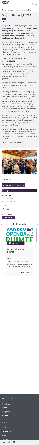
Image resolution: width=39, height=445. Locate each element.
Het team (5, 415)
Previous (2, 225)
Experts (4, 408)
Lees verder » (25, 273)
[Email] (14, 442)
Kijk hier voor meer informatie (12, 143)
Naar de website (8, 218)
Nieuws (4, 428)
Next (36, 225)
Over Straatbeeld (7, 404)
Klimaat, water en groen (13, 185)
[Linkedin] (3, 442)
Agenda (10, 10)
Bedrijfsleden (6, 412)
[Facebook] (8, 442)
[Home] (5, 3)
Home (4, 10)
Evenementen (6, 431)
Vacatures (5, 439)
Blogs (4, 435)
